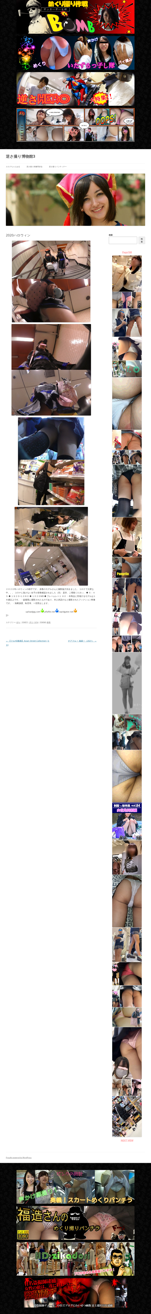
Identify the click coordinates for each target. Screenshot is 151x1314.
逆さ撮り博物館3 (20, 156)
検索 (111, 235)
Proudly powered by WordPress (19, 1157)
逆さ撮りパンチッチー (58, 166)
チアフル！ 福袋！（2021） (82, 640)
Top (144, 1307)
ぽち (18, 622)
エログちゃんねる (13, 166)
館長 (49, 622)
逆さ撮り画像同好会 (34, 166)
